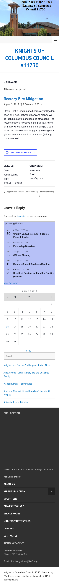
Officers (9, 528)
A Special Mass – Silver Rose (18, 383)
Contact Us (10, 535)
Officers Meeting (21, 255)
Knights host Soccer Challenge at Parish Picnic (27, 365)
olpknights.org (11, 579)
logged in (21, 215)
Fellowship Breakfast (24, 246)
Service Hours (12, 513)
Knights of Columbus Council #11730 (29, 58)
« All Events (10, 82)
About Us (9, 483)
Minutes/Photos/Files (17, 520)
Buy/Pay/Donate (14, 506)
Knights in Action (14, 491)
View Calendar (11, 282)
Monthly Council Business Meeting (31, 264)
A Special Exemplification (16, 402)
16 (7, 326)
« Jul (28, 350)
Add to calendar (21, 152)
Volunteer (10, 498)
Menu (55, 39)
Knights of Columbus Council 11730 (22, 572)
